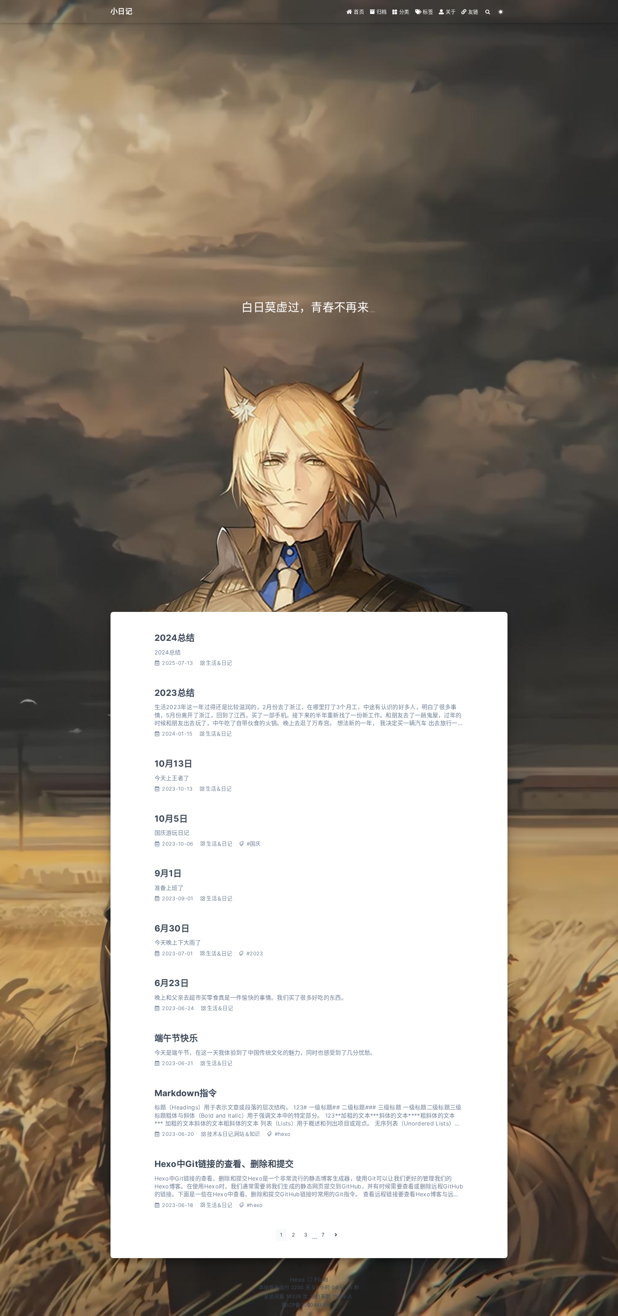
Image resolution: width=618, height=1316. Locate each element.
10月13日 (173, 763)
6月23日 (171, 983)
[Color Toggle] (500, 11)
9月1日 (168, 873)
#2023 (254, 953)
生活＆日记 (219, 663)
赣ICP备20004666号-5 (309, 1305)
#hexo (283, 1134)
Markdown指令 (185, 1093)
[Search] (488, 11)
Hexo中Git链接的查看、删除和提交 (224, 1164)
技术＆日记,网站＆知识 (233, 1134)
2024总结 (174, 638)
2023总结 (174, 693)
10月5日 (171, 818)
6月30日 (172, 928)
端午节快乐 (176, 1038)
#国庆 (253, 844)
